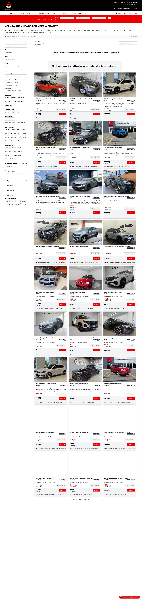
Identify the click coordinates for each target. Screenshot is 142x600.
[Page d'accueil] (5, 36)
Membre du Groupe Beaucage (131, 4)
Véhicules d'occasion (12, 36)
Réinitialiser (24, 42)
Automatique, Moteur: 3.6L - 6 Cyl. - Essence (113, 200)
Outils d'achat (31, 13)
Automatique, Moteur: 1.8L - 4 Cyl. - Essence (79, 103)
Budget (6, 70)
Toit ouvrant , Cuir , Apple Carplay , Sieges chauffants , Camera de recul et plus (84, 152)
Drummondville (11, 171)
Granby (9, 176)
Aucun (25, 163)
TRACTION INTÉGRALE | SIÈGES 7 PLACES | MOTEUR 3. (46, 482)
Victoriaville (10, 195)
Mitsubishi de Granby (125, 2)
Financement (64, 13)
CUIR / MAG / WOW (108, 436)
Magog (9, 180)
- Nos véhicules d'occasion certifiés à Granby (15, 204)
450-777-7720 (122, 13)
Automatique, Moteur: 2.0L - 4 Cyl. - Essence (45, 250)
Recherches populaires (10, 198)
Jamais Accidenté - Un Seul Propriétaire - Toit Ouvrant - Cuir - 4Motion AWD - (50, 104)
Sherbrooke (10, 185)
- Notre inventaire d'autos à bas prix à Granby (16, 203)
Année (6, 63)
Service (54, 13)
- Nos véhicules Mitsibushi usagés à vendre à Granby (17, 200)
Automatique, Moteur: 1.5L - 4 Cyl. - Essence (79, 250)
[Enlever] (42, 44)
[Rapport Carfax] (62, 101)
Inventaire (12, 13)
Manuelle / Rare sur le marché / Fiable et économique (115, 388)
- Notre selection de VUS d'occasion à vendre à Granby (18, 201)
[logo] (9, 5)
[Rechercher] (117, 13)
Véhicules (22, 13)
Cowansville (10, 166)
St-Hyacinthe (10, 190)
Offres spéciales (44, 13)
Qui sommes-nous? (78, 13)
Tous (22, 163)
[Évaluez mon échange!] (109, 18)
